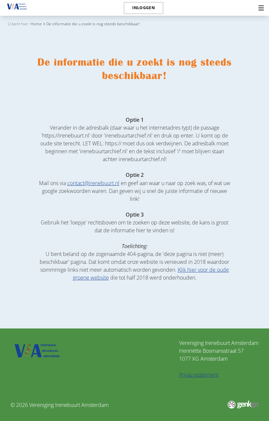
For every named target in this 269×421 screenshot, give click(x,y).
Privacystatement (198, 374)
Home (36, 24)
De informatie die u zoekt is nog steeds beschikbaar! (93, 24)
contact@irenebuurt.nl (93, 183)
